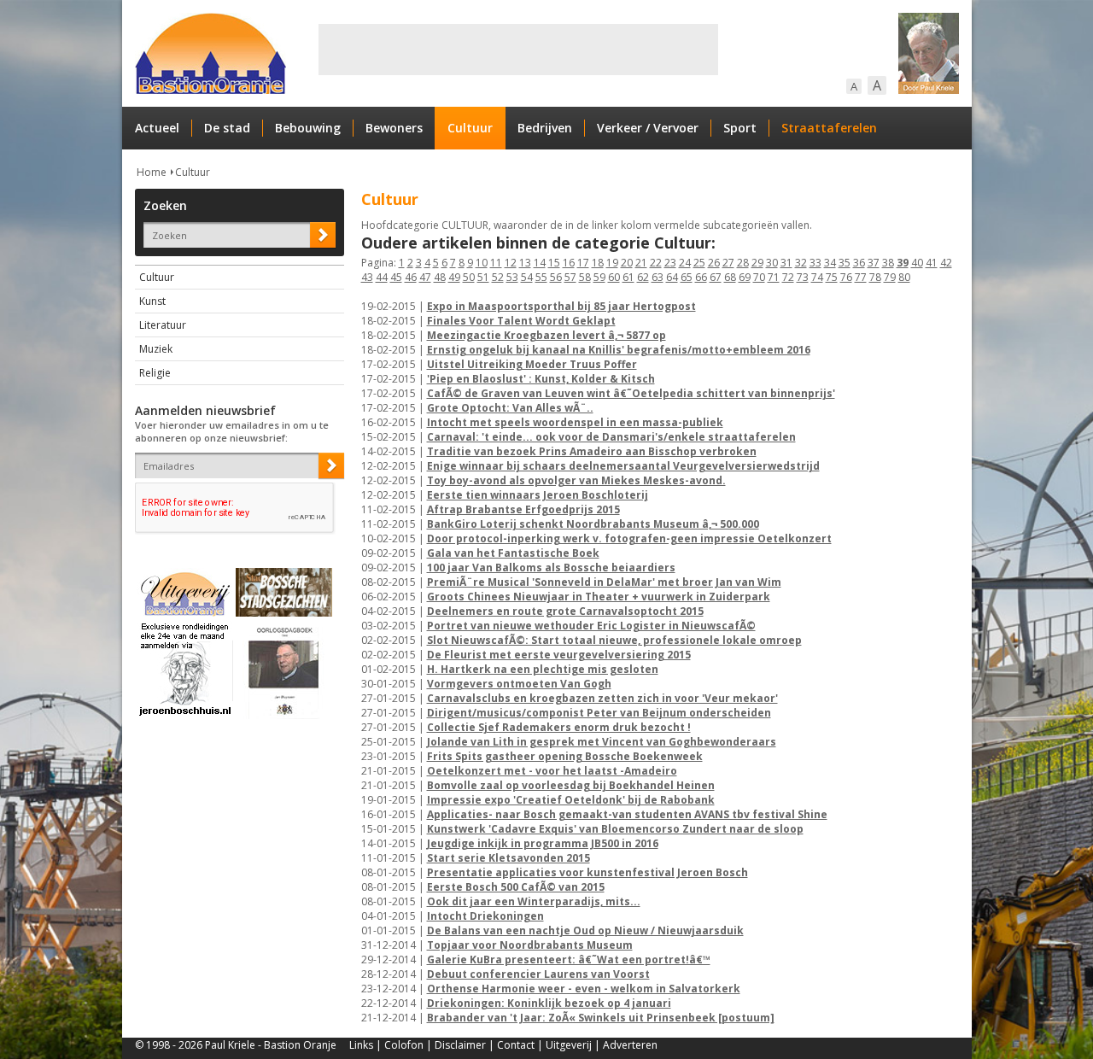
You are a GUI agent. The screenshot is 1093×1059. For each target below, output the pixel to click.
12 (511, 262)
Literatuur (162, 325)
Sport (740, 128)
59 (599, 277)
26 (714, 262)
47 (425, 277)
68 (730, 277)
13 (525, 262)
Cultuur (470, 128)
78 (875, 277)
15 (554, 262)
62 (643, 277)
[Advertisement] (518, 49)
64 (672, 277)
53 (512, 277)
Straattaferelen (829, 128)
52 (498, 277)
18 (598, 262)
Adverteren (630, 1045)
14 (540, 262)
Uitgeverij (569, 1045)
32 (801, 262)
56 (556, 277)
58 (585, 277)
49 (454, 277)
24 (685, 262)
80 (904, 277)
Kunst (152, 301)
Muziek (155, 349)
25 (699, 262)
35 (844, 262)
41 (932, 262)
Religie (155, 373)
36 (859, 262)
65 (687, 277)
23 (670, 262)
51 (483, 277)
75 (832, 277)
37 (874, 262)
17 (583, 262)
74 (817, 277)
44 (382, 277)
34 (830, 262)
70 (759, 277)
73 (803, 277)
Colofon (404, 1045)
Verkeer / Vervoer (647, 128)
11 (496, 262)
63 (657, 277)
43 (367, 277)
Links (361, 1045)
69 (745, 277)
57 (570, 277)
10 (482, 262)
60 (614, 277)
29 (757, 262)
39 (903, 262)
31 (786, 262)
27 (728, 262)
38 (888, 262)
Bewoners (394, 128)
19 (612, 262)
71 (774, 277)
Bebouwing (308, 128)
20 (627, 262)
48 (440, 277)
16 (569, 262)
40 (917, 262)
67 (716, 277)
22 (656, 262)
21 (641, 262)
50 (469, 277)
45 (396, 277)
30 (772, 262)
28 (743, 262)
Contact (516, 1045)
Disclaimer (460, 1045)
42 (946, 262)
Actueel (157, 128)
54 (527, 277)
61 (628, 277)
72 (788, 277)
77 (861, 277)
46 (411, 277)
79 (890, 277)
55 (541, 277)
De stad (227, 128)
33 (815, 262)
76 (846, 277)
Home (152, 172)
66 (701, 277)
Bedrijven (544, 128)
